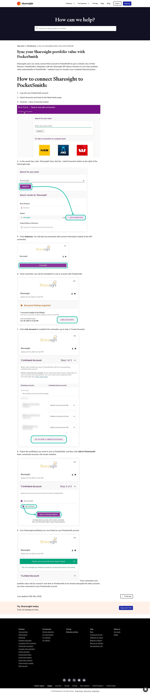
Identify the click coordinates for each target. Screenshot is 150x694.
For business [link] (46, 629)
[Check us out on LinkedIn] (84, 680)
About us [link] (117, 629)
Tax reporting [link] (23, 632)
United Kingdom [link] (97, 686)
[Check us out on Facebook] (69, 680)
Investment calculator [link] (26, 646)
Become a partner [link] (96, 640)
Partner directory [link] (48, 632)
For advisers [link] (46, 638)
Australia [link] (58, 686)
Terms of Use (87, 691)
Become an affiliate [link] (96, 643)
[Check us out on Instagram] (64, 680)
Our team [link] (117, 632)
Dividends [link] (22, 638)
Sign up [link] (127, 3)
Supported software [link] (25, 660)
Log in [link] (117, 3)
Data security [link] (23, 666)
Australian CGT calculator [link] (27, 643)
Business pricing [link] (72, 632)
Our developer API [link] (96, 646)
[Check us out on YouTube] (79, 680)
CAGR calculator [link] (24, 652)
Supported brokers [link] (25, 655)
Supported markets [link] (25, 658)
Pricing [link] (95, 3)
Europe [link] (74, 686)
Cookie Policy (95, 691)
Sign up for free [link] (126, 608)
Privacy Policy (79, 691)
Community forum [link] (96, 635)
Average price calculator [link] (27, 649)
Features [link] (22, 629)
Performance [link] (23, 635)
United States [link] (111, 686)
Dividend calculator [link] (25, 640)
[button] (145, 689)
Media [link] (116, 635)
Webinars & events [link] (96, 638)
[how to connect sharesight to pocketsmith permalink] (16, 79)
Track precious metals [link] (26, 663)
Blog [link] (108, 3)
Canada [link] (66, 686)
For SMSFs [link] (46, 640)
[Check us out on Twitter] (74, 680)
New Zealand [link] (84, 686)
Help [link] (102, 3)
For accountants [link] (47, 635)
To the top (127, 596)
